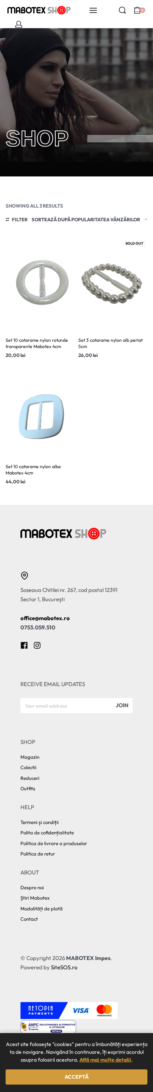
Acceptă (77, 1076)
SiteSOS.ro (64, 967)
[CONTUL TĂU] (19, 24)
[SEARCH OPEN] (122, 10)
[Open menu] (93, 10)
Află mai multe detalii (105, 1059)
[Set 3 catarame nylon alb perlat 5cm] (112, 284)
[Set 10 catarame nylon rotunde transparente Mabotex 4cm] (40, 284)
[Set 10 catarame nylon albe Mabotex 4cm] (40, 411)
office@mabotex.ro (45, 618)
